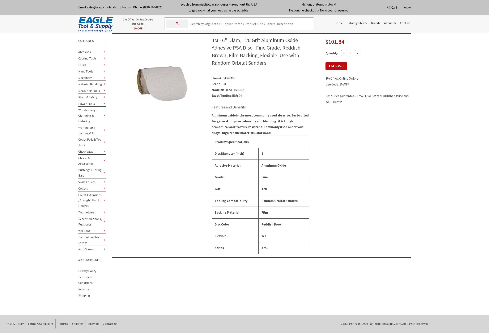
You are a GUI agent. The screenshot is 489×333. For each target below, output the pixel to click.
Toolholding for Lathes (88, 240)
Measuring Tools (89, 91)
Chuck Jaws (85, 151)
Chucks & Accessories (85, 160)
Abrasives (84, 52)
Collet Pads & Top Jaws (89, 142)
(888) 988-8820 (152, 7)
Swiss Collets (87, 182)
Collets (83, 188)
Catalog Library (357, 23)
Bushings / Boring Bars (90, 172)
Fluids (82, 65)
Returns (83, 289)
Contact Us (110, 324)
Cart (394, 7)
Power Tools (86, 104)
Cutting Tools (87, 58)
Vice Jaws (84, 231)
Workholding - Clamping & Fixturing (87, 115)
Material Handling (90, 84)
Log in (407, 7)
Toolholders (86, 212)
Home (339, 23)
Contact (405, 23)
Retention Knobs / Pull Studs (90, 221)
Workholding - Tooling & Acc (87, 130)
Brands (375, 23)
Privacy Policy (87, 271)
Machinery (85, 78)
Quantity (331, 53)
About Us (390, 23)
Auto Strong (86, 249)
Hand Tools (85, 71)
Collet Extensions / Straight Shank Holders (90, 200)
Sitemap (93, 324)
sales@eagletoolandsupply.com (109, 7)
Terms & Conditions (40, 324)
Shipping (84, 295)
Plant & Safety (87, 97)
